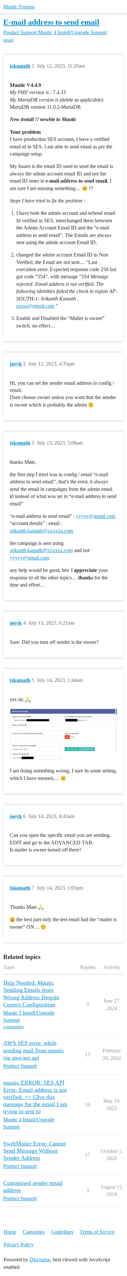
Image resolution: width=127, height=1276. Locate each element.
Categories (34, 1232)
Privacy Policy (19, 1244)
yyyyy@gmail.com (95, 516)
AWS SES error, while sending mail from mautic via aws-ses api (33, 1050)
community (13, 1026)
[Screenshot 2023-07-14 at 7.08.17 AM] (63, 734)
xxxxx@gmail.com (35, 306)
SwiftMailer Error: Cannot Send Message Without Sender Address (34, 1150)
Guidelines (62, 1232)
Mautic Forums (19, 6)
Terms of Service (97, 1232)
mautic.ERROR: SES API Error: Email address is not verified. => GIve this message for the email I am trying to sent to (35, 1097)
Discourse (40, 1259)
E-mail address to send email (51, 22)
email (8, 40)
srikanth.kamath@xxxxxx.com (41, 531)
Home (10, 1232)
